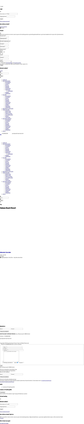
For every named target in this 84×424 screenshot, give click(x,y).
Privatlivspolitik (17, 62)
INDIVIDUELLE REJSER (8, 108)
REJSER (4, 94)
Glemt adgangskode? (5, 21)
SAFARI (7, 116)
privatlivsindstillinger (46, 380)
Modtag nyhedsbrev (8, 362)
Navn (1, 328)
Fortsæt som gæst (4, 423)
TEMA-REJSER (6, 109)
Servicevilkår (9, 62)
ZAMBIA (7, 92)
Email (5, 348)
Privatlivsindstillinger (9, 381)
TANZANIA (7, 89)
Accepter (2, 381)
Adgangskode (3, 16)
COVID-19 (5, 79)
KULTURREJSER (9, 114)
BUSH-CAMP (8, 112)
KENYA (6, 84)
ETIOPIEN (7, 83)
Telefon (6, 350)
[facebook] (0, 134)
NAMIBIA (7, 87)
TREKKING (7, 117)
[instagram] (1, 134)
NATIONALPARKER (7, 118)
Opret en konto (3, 26)
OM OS (4, 131)
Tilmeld (1, 418)
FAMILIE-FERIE (8, 113)
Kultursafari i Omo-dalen (5, 252)
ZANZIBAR (10, 91)
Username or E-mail (4, 404)
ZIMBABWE (7, 93)
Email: (12, 328)
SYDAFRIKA (8, 88)
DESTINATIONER (6, 81)
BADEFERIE (8, 111)
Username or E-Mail (4, 13)
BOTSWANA (8, 82)
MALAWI (7, 86)
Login (1, 70)
